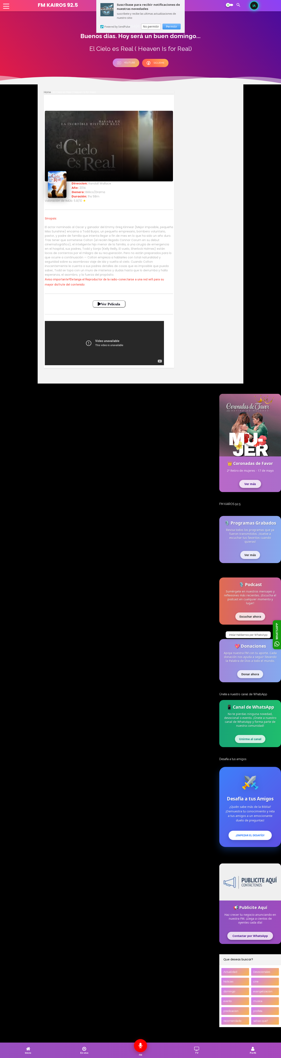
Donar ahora (250, 674)
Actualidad (230, 971)
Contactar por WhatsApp (250, 936)
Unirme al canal (250, 739)
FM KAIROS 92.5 (58, 5)
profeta (257, 1011)
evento (227, 1001)
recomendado (232, 1020)
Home (47, 92)
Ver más (250, 484)
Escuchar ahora (250, 616)
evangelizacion (262, 991)
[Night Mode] (229, 5)
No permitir (151, 26)
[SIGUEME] (155, 66)
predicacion (230, 1011)
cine (255, 981)
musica (257, 1001)
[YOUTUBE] (127, 66)
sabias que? (260, 1020)
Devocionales (261, 971)
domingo (229, 991)
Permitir (171, 26)
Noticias (228, 981)
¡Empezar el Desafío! (250, 835)
